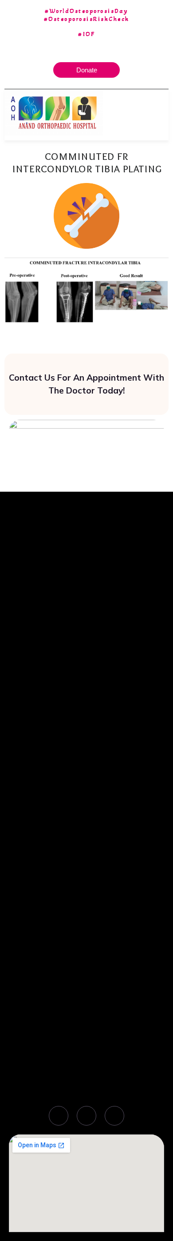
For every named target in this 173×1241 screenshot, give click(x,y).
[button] (162, 112)
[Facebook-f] (58, 1116)
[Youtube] (114, 1116)
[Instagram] (86, 1116)
